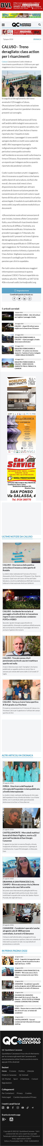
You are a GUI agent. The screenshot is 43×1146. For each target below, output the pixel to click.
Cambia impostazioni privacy (24, 1097)
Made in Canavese (9, 1075)
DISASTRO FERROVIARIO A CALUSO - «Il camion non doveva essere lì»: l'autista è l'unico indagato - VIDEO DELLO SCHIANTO (27, 352)
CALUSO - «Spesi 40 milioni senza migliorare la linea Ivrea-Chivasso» (27, 327)
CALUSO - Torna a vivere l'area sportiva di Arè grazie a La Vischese (20, 703)
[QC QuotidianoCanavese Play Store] (4, 1119)
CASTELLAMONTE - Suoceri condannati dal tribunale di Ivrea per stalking (27, 1022)
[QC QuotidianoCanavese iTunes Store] (11, 1119)
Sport (15, 1079)
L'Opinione (24, 1079)
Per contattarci (8, 1093)
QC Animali (23, 1075)
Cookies (28, 1093)
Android (16, 1062)
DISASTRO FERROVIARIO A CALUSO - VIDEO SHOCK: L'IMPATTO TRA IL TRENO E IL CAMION (25, 365)
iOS (9, 1062)
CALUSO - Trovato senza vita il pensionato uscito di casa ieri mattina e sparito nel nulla (20, 661)
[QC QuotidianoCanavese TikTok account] (27, 1107)
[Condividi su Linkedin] (24, 299)
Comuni (35, 1079)
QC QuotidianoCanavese (25, 1131)
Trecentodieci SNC (16, 1141)
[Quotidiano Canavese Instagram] (18, 1107)
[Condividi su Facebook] (14, 299)
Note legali (6, 1097)
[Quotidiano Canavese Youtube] (23, 1107)
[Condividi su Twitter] (19, 299)
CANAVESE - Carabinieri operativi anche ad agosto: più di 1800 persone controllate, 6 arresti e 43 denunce (21, 931)
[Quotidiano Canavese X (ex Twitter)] (8, 1107)
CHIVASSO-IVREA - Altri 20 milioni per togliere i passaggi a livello (27, 316)
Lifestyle (30, 1071)
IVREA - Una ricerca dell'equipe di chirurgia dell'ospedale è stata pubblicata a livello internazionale (21, 789)
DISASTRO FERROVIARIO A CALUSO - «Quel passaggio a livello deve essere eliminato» (27, 339)
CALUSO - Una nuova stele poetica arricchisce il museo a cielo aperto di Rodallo (19, 568)
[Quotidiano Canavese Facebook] (13, 1107)
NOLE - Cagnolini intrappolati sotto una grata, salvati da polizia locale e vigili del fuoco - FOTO (27, 961)
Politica (22, 1071)
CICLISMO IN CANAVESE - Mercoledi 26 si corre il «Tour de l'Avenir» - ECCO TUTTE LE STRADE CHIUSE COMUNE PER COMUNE (27, 998)
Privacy (20, 1093)
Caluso (4, 61)
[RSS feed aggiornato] (3, 1107)
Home (4, 1071)
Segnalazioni (7, 1083)
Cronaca (37, 39)
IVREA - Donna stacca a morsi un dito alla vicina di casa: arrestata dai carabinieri (28, 1010)
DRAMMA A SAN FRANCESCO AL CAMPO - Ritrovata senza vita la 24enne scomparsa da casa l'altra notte (21, 884)
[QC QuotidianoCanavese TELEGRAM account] (32, 1107)
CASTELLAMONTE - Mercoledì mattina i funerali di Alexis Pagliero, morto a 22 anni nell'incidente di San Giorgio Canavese (21, 836)
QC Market (6, 1079)
